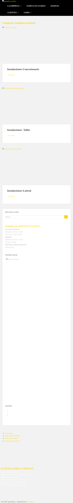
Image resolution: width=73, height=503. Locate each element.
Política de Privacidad (12, 436)
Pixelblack (30, 502)
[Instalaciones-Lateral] (36, 166)
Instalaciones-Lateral (19, 190)
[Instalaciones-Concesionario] (36, 45)
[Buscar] (66, 216)
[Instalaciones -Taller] (36, 105)
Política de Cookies (11, 438)
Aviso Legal (9, 433)
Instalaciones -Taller (18, 129)
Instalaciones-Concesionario (23, 69)
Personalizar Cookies (12, 441)
